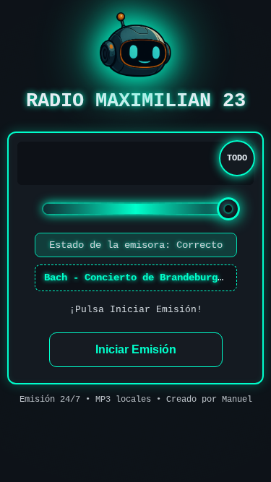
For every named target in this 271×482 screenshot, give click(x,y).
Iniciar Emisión (135, 349)
